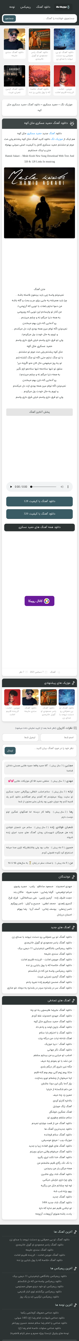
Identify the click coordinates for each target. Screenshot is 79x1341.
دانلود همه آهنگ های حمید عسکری (39, 527)
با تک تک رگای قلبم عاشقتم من (54, 1163)
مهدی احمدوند (64, 886)
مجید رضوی (20, 886)
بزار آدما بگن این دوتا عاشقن (56, 1083)
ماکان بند (18, 892)
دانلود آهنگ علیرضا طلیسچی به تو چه (51, 1010)
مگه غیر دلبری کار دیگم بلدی (56, 1067)
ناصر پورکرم (17, 903)
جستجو (9, 18)
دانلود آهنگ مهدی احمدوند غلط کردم (52, 1016)
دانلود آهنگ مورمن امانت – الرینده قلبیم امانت (46, 959)
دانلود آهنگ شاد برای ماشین (56, 1174)
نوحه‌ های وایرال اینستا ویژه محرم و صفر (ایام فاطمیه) (39, 1333)
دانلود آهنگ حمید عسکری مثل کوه (46, 123)
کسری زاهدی (65, 903)
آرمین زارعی (46, 898)
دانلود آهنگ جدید (62, 1197)
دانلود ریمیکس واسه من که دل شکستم (50, 971)
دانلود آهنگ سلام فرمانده (58, 1134)
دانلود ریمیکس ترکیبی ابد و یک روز (39, 1297)
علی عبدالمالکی (29, 898)
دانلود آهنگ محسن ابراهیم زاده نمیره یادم (49, 982)
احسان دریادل (64, 915)
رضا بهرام (22, 909)
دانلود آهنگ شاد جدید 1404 (57, 1202)
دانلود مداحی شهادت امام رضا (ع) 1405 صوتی (39, 1318)
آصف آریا (35, 909)
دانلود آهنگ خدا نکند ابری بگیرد (54, 1157)
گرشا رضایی (47, 892)
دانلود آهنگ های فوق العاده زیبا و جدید (50, 1146)
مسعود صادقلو (45, 886)
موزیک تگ (66, 104)
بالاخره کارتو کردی (62, 1100)
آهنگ (52, 133)
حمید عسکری (50, 104)
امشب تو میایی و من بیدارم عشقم (53, 1055)
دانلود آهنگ (43, 7)
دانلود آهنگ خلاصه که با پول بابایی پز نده (49, 965)
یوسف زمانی (49, 909)
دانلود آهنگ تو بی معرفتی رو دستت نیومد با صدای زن (42, 937)
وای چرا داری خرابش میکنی (57, 1180)
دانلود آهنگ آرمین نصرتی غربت (54, 976)
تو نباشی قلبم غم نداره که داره (55, 1208)
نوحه (12, 7)
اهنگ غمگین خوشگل (60, 1112)
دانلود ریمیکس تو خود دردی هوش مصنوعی (39, 1286)
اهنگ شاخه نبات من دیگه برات (55, 1038)
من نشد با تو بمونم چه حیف (56, 1061)
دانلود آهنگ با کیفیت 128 (39, 501)
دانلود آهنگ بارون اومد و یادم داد (54, 1027)
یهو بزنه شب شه (63, 1191)
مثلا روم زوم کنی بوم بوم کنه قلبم (53, 1072)
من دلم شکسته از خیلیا (59, 1089)
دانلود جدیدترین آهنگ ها (58, 1129)
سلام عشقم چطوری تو (59, 1117)
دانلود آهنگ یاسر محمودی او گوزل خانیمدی (48, 942)
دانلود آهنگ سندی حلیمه (58, 954)
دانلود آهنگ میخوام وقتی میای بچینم (51, 1151)
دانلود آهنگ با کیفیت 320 (39, 514)
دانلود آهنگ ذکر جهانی (59, 1050)
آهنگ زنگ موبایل (62, 1106)
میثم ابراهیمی (64, 892)
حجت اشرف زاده (63, 898)
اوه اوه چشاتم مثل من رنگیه (56, 1185)
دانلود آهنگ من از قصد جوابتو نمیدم (52, 1123)
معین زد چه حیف (62, 1095)
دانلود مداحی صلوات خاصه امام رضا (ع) (39, 1328)
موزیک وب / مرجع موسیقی (56, 1140)
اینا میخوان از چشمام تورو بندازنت (53, 1078)
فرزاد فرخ (13, 898)
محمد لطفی (49, 903)
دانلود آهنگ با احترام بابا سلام (55, 1033)
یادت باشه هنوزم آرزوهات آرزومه (53, 1214)
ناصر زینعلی (65, 909)
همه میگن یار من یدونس (58, 1168)
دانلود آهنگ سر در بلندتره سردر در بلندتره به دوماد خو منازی (39, 988)
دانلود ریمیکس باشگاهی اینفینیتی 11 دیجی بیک (45, 948)
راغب (32, 886)
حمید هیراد (32, 892)
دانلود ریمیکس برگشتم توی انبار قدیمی (40, 1291)
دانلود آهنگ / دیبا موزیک (58, 1044)
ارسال (10, 750)
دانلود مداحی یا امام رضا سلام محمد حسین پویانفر (39, 1323)
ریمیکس (25, 7)
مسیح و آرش (33, 903)
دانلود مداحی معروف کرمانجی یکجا (40, 1313)
